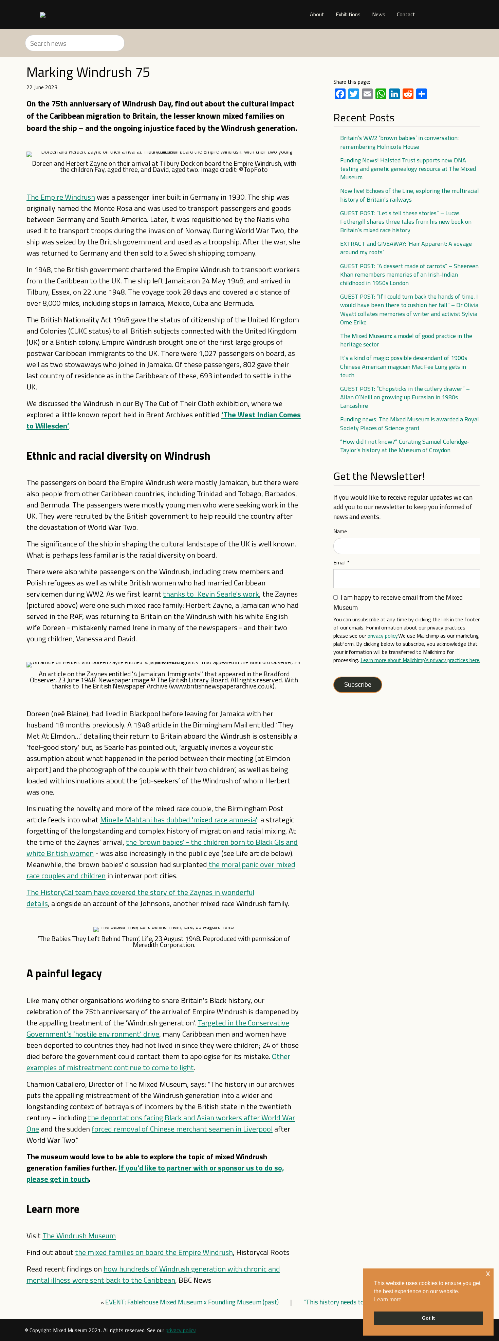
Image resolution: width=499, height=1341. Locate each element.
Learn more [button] (388, 1299)
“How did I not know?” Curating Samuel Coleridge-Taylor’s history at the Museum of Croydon (404, 446)
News (378, 14)
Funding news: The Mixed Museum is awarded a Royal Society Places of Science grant (409, 423)
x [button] (488, 1273)
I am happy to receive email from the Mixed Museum (398, 602)
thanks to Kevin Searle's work (211, 594)
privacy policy (383, 636)
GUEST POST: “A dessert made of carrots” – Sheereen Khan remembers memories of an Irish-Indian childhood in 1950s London (409, 274)
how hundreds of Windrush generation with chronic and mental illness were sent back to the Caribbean (153, 1274)
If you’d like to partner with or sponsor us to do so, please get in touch (155, 1173)
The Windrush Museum (79, 1235)
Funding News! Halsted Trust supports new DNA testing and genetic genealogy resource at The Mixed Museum (408, 169)
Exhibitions (348, 14)
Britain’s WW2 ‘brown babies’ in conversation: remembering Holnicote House (399, 142)
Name (340, 531)
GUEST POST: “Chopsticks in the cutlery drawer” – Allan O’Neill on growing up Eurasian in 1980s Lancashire (405, 397)
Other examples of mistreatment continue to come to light (158, 1061)
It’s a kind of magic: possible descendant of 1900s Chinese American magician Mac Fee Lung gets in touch (403, 366)
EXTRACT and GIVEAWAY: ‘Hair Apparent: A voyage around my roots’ (406, 248)
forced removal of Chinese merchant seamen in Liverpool (182, 1129)
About (317, 14)
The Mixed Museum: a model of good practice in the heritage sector (406, 340)
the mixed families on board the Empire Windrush (154, 1252)
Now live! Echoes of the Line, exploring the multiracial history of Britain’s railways (409, 195)
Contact (406, 14)
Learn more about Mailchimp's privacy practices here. (420, 660)
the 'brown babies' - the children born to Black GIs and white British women (162, 847)
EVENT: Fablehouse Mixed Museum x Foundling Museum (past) (192, 1302)
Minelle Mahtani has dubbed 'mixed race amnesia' (178, 819)
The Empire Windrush (60, 197)
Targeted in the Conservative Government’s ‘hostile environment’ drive (157, 1028)
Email (341, 562)
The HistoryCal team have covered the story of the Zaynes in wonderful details (140, 897)
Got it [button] (428, 1318)
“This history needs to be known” (348, 1302)
